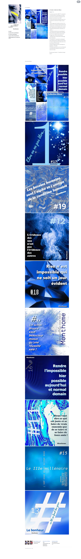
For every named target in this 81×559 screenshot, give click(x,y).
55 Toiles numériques (12, 34)
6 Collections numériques (13, 32)
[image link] (14, 13)
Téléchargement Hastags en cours (14, 38)
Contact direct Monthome (13, 35)
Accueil (9, 31)
